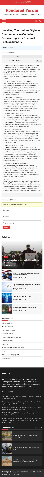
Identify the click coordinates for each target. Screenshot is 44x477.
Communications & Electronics (11, 337)
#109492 (39, 61)
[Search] (39, 21)
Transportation (6, 358)
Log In (6, 227)
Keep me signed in (10, 223)
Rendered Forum (22, 10)
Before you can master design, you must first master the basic (26, 274)
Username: (6, 210)
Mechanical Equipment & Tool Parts (13, 347)
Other (3, 351)
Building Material (7, 323)
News (5, 257)
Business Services (7, 326)
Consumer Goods (7, 340)
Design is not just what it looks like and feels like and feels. (21, 261)
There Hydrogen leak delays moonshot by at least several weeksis (27, 285)
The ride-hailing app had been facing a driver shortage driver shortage (25, 460)
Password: (6, 216)
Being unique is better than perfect (24, 308)
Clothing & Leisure (7, 333)
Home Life (5, 344)
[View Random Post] (36, 21)
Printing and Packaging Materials (12, 354)
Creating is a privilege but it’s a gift (24, 296)
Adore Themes (14, 474)
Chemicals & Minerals (8, 330)
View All (37, 428)
